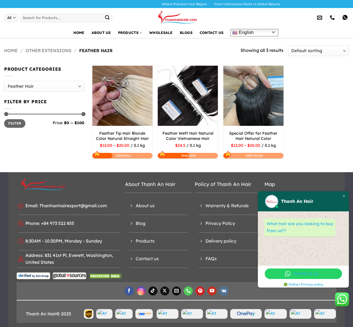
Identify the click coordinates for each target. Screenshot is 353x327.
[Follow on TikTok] (152, 291)
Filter (14, 123)
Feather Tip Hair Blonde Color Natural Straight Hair (122, 136)
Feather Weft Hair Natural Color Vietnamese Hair (187, 136)
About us (101, 32)
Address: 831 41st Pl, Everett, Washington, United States (69, 258)
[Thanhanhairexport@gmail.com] (320, 17)
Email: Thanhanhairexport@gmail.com (66, 205)
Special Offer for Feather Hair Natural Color (253, 136)
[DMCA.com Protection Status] (105, 275)
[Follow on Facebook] (129, 291)
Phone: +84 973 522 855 (49, 223)
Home (78, 32)
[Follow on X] (164, 291)
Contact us (212, 32)
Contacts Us (306, 273)
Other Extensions (48, 50)
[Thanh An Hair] (176, 17)
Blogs (186, 32)
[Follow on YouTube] (211, 291)
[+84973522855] (333, 17)
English (246, 32)
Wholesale (160, 32)
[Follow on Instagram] (141, 291)
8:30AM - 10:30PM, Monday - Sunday (63, 241)
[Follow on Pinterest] (200, 291)
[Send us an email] (176, 291)
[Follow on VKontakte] (223, 291)
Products (128, 32)
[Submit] (107, 17)
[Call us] (188, 291)
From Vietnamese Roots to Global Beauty (238, 4)
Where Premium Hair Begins (175, 4)
